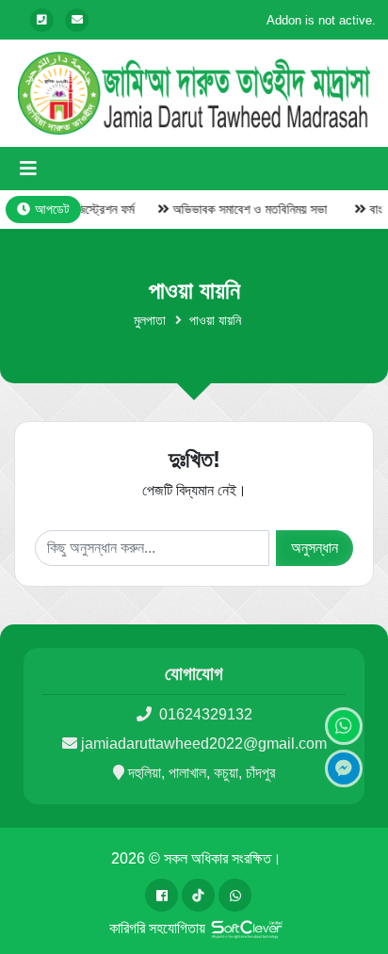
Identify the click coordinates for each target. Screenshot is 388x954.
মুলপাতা (150, 320)
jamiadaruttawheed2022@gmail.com (204, 744)
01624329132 (203, 714)
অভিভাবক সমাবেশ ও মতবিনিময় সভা (245, 209)
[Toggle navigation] (28, 168)
